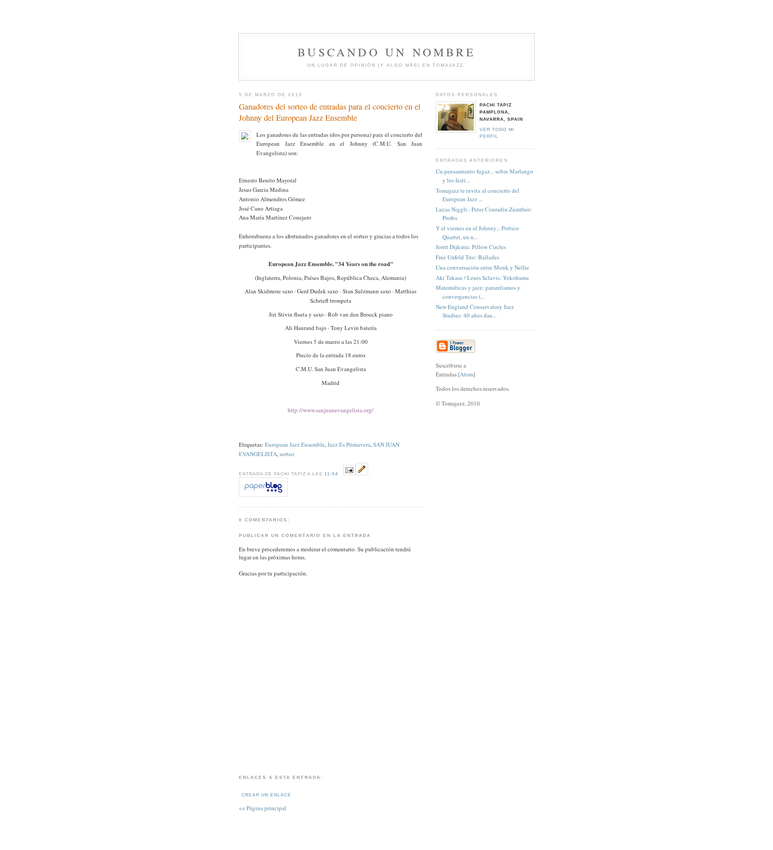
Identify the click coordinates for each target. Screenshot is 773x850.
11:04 (332, 473)
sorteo (287, 454)
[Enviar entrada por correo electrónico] (349, 473)
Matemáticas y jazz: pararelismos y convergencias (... (478, 291)
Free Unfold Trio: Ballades (467, 257)
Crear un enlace (266, 794)
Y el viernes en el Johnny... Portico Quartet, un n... (477, 232)
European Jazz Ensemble (295, 444)
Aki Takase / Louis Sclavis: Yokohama (482, 278)
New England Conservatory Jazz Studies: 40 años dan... (475, 311)
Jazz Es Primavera (348, 444)
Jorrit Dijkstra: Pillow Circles (471, 247)
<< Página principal (262, 808)
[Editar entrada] (362, 473)
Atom (466, 374)
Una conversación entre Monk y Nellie (482, 267)
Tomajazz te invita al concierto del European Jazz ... (477, 194)
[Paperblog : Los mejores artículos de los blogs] (263, 495)
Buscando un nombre (386, 51)
